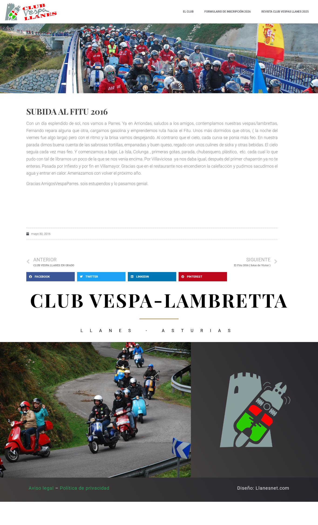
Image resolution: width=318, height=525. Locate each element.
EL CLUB (188, 11)
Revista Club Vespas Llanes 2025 (285, 11)
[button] (50, 276)
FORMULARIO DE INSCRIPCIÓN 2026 (227, 11)
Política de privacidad (84, 488)
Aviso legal (41, 488)
